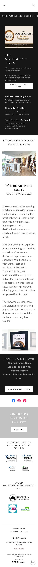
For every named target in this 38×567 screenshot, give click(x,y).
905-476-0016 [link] (19, 549)
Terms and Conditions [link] (19, 531)
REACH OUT (19, 429)
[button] (4, 5)
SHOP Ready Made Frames (19, 389)
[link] (34, 5)
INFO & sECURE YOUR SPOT (19, 86)
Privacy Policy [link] (19, 529)
